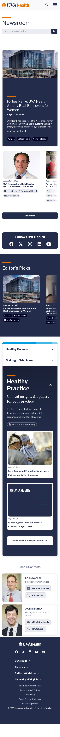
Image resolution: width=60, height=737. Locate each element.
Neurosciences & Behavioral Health (20, 191)
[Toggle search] (47, 5)
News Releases (40, 139)
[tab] (30, 349)
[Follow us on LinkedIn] (39, 244)
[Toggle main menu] (55, 5)
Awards (11, 139)
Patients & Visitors (25, 673)
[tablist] (30, 355)
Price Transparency (30, 704)
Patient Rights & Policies (30, 690)
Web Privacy (30, 695)
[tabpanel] (30, 461)
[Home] (15, 5)
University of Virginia (26, 679)
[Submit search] (54, 31)
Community (21, 667)
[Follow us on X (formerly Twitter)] (20, 244)
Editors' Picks (23, 139)
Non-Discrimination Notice (30, 686)
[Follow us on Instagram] (30, 244)
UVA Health (21, 661)
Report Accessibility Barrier (30, 699)
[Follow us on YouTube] (48, 244)
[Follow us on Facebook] (11, 244)
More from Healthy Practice (28, 540)
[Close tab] (50, 385)
